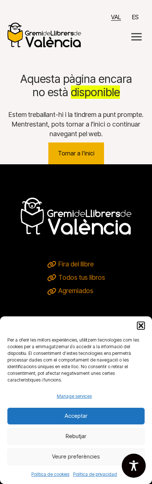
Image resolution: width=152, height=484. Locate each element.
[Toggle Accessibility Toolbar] (133, 465)
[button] (141, 325)
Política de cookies (50, 474)
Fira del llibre (76, 264)
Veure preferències (76, 456)
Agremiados (75, 291)
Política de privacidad (95, 474)
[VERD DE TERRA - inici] (44, 34)
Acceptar (76, 415)
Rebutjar (76, 436)
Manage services (74, 396)
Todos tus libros (81, 277)
